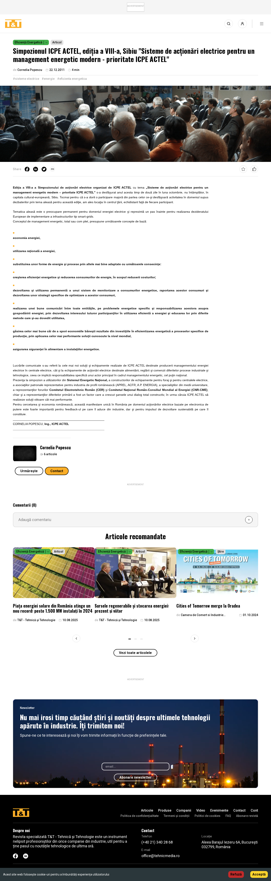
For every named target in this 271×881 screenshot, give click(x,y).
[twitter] (44, 169)
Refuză (236, 874)
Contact (56, 471)
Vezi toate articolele (135, 653)
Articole (147, 810)
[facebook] (27, 169)
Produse (164, 810)
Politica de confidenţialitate (139, 816)
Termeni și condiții (176, 816)
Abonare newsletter (135, 777)
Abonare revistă (247, 816)
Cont (254, 810)
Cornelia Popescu (55, 447)
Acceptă (259, 874)
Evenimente (219, 810)
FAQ (228, 816)
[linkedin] (35, 169)
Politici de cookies (207, 816)
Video (200, 810)
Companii (183, 810)
